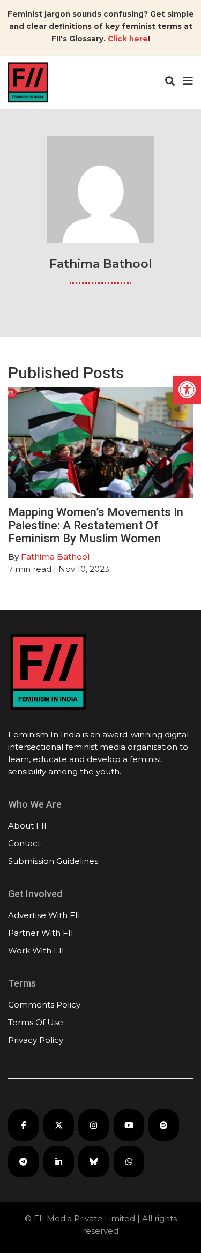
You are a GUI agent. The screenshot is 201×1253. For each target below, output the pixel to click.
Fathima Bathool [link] (55, 556)
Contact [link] (24, 843)
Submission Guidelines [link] (53, 861)
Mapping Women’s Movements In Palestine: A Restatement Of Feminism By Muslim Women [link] (95, 525)
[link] (187, 390)
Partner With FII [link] (40, 933)
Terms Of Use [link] (35, 1022)
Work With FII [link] (36, 950)
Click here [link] (128, 38)
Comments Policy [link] (44, 1005)
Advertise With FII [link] (44, 915)
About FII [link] (27, 826)
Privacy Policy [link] (35, 1040)
